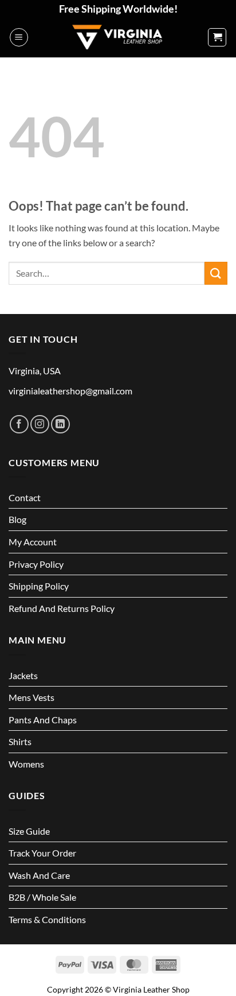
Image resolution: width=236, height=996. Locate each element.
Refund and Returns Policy (62, 608)
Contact (25, 497)
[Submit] (215, 273)
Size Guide (29, 831)
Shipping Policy (39, 585)
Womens (26, 763)
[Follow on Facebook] (19, 424)
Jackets (23, 675)
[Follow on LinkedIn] (60, 424)
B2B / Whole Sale (42, 897)
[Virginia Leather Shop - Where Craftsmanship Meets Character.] (118, 37)
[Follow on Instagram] (39, 424)
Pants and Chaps (43, 719)
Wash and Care (39, 875)
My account (33, 541)
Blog (17, 519)
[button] (19, 37)
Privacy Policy (36, 564)
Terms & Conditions (47, 919)
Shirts (20, 741)
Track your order (42, 852)
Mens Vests (31, 697)
